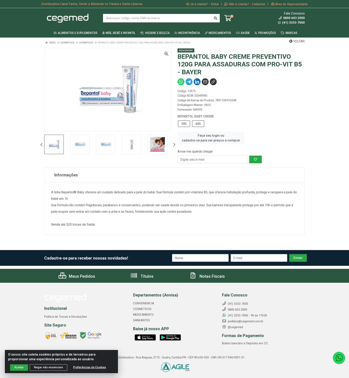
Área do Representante (291, 4)
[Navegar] (41, 145)
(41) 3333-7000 (293, 22)
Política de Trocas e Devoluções (65, 316)
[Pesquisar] (215, 18)
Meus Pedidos (81, 276)
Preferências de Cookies (89, 367)
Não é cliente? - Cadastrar (247, 4)
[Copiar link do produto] (213, 81)
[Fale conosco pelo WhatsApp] (339, 358)
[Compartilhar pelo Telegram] (189, 81)
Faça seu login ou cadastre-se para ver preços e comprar (211, 138)
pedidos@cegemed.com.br (245, 321)
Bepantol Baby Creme (196, 116)
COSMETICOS (142, 309)
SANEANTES (141, 320)
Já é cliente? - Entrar (204, 4)
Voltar (298, 41)
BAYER (197, 109)
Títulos (146, 276)
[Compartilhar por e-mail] (205, 81)
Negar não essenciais (48, 367)
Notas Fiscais (212, 276)
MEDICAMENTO (143, 314)
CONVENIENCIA (143, 303)
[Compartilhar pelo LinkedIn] (197, 81)
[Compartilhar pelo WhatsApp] (181, 81)
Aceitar (19, 367)
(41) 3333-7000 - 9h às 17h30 (247, 315)
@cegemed (235, 327)
